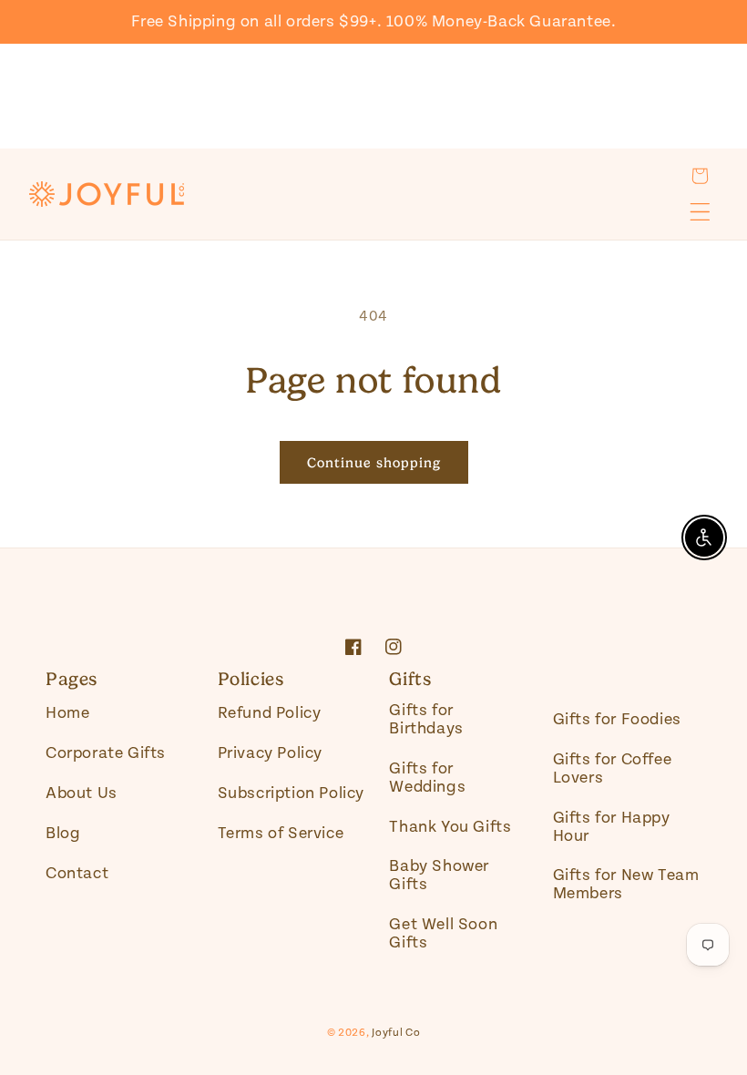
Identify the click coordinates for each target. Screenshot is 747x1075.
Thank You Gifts (450, 826)
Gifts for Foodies (617, 719)
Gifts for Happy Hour (611, 826)
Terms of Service (281, 833)
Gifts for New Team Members (626, 884)
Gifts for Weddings (427, 777)
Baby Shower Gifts (439, 875)
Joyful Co (396, 1033)
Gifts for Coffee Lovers (612, 768)
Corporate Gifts (106, 753)
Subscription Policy (291, 793)
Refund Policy (270, 713)
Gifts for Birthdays (426, 719)
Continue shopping (374, 463)
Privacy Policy (270, 753)
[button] (699, 176)
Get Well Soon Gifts (443, 933)
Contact (77, 873)
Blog (63, 833)
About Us (82, 793)
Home (67, 713)
